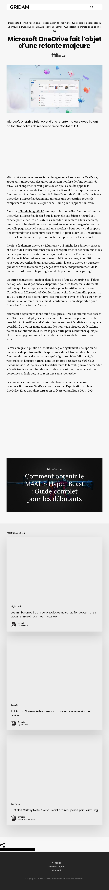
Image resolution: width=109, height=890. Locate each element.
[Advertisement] (54, 154)
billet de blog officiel (31, 211)
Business (15, 804)
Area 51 (14, 705)
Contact (56, 870)
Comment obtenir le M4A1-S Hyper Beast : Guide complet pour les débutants (54, 485)
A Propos (56, 863)
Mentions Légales (57, 866)
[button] (97, 7)
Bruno (55, 53)
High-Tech (16, 606)
